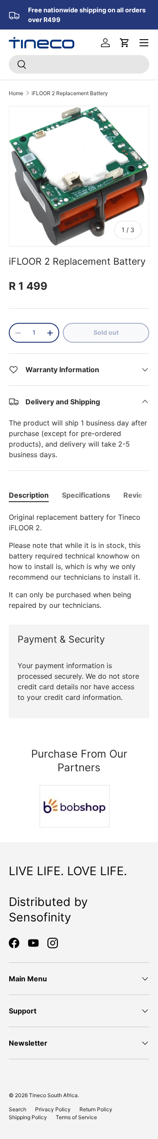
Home (16, 93)
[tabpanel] (79, 561)
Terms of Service (76, 1117)
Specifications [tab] (86, 495)
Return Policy (95, 1109)
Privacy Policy (53, 1109)
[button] (124, 42)
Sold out (105, 332)
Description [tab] (29, 495)
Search (17, 1109)
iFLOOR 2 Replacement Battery (70, 93)
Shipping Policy (28, 1117)
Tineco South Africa (53, 1095)
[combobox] (79, 64)
